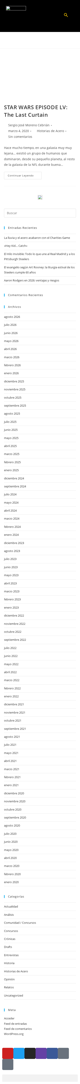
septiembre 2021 (15, 729)
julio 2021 (10, 745)
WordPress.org (14, 1034)
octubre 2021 (12, 720)
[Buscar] (66, 16)
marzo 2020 (11, 866)
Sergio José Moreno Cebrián (29, 125)
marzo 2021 (11, 769)
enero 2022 (11, 696)
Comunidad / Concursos (20, 923)
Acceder (9, 1018)
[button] (40, 16)
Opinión (9, 979)
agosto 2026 (12, 317)
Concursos (11, 931)
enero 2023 (11, 607)
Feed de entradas (15, 1024)
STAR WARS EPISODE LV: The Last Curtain (36, 110)
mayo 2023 (11, 575)
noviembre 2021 (14, 712)
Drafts (8, 947)
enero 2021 (11, 785)
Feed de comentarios (18, 1029)
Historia (9, 963)
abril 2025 (10, 446)
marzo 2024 (11, 518)
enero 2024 (11, 535)
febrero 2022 (12, 688)
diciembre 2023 (14, 543)
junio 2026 (11, 333)
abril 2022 (10, 672)
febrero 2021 (12, 777)
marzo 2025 (11, 454)
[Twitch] (41, 1053)
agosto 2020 (12, 825)
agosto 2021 (12, 737)
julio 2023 (10, 559)
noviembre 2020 (14, 801)
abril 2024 (10, 510)
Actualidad (11, 906)
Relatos (9, 987)
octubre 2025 (12, 398)
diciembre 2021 (14, 704)
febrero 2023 (12, 599)
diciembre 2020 (14, 793)
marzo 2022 (11, 680)
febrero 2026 (12, 365)
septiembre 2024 (15, 486)
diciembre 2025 (14, 381)
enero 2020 (11, 882)
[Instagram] (30, 1053)
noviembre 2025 (14, 389)
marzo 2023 (11, 591)
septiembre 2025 (15, 405)
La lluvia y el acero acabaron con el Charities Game (37, 238)
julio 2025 (10, 422)
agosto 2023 (12, 551)
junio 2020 (11, 842)
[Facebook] (52, 1053)
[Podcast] (7, 1064)
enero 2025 (11, 470)
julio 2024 (10, 494)
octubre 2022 (12, 632)
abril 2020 (10, 858)
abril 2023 (10, 583)
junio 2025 (11, 430)
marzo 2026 (11, 357)
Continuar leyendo (25, 174)
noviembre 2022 (14, 624)
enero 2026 (11, 373)
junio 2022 (11, 656)
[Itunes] (63, 1053)
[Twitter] (18, 1053)
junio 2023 (11, 567)
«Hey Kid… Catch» (15, 246)
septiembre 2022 (15, 640)
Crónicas (9, 939)
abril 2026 (10, 349)
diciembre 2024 (14, 478)
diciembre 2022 (14, 615)
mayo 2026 (11, 341)
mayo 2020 (11, 850)
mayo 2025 (11, 438)
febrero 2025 (12, 462)
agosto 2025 (12, 413)
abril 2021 (10, 761)
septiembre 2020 (15, 817)
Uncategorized (13, 995)
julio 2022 (10, 648)
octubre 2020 (12, 809)
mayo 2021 (11, 753)
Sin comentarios (20, 137)
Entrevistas (11, 955)
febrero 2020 (12, 874)
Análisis (9, 915)
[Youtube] (7, 1053)
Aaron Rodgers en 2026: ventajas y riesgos (31, 280)
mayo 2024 (11, 502)
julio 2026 (10, 325)
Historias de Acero (50, 131)
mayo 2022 (11, 664)
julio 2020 (10, 834)
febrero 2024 (12, 527)
